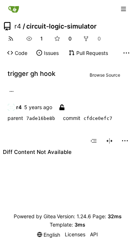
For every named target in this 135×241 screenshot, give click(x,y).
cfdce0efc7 (98, 118)
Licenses (75, 234)
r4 (17, 26)
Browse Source (105, 75)
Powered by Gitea (35, 216)
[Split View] (109, 141)
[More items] (126, 53)
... (11, 91)
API (94, 234)
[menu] (125, 141)
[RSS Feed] (11, 38)
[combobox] (93, 141)
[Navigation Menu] (124, 9)
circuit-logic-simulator (61, 26)
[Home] (14, 9)
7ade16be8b (40, 118)
